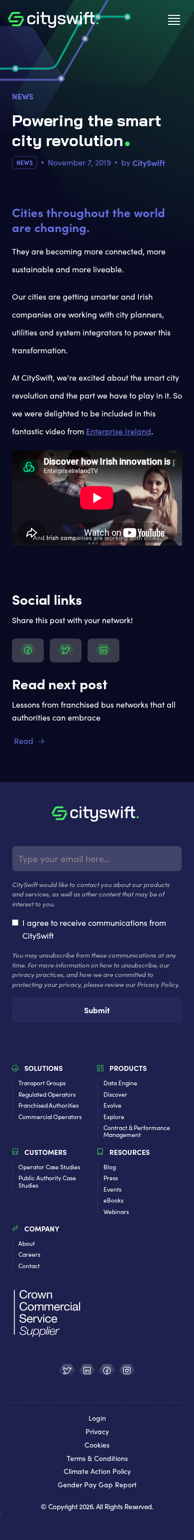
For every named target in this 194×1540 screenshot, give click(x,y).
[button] (174, 20)
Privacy (97, 1432)
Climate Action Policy (97, 1471)
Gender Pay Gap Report (97, 1485)
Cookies (97, 1445)
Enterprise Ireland (118, 431)
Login (97, 1418)
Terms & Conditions (97, 1459)
